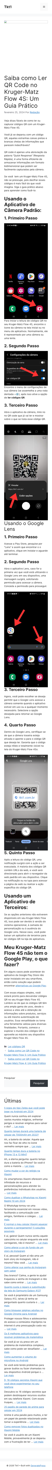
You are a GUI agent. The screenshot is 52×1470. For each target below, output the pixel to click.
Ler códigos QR (16, 1046)
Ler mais (19, 1126)
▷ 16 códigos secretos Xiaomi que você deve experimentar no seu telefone (23, 1383)
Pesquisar (9, 1078)
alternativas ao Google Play (31, 985)
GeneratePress (38, 1465)
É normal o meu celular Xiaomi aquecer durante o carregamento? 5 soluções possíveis (25, 1228)
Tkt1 (8, 7)
